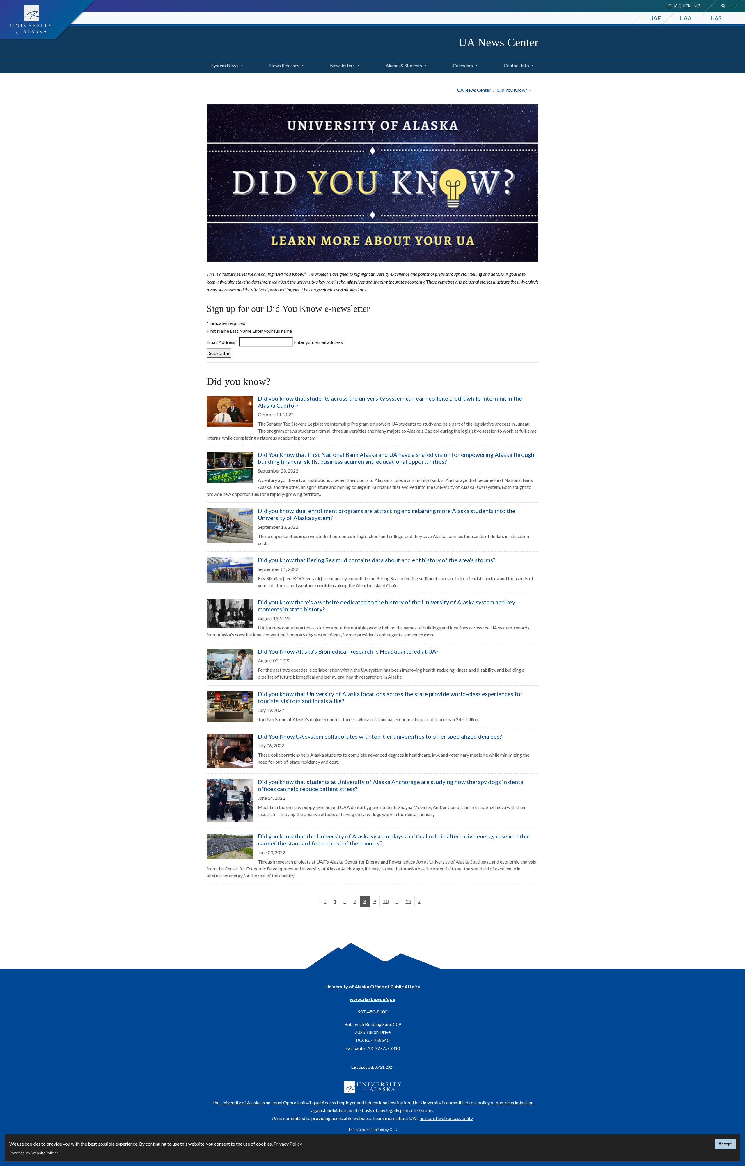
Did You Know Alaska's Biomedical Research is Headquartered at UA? (348, 651)
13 (408, 901)
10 (386, 901)
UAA (686, 18)
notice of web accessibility (446, 1118)
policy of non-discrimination (505, 1102)
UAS (716, 18)
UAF (655, 18)
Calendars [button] (463, 65)
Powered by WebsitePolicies (34, 1153)
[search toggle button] (723, 6)
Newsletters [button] (342, 65)
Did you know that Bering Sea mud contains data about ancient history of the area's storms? (376, 559)
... (345, 901)
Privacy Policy (288, 1143)
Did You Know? (512, 90)
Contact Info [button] (516, 65)
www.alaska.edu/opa (372, 999)
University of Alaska (240, 1102)
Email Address (222, 342)
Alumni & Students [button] (404, 65)
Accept (725, 1143)
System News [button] (224, 65)
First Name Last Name (229, 331)
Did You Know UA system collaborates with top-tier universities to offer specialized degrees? (380, 736)
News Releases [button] (284, 65)
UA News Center (498, 42)
